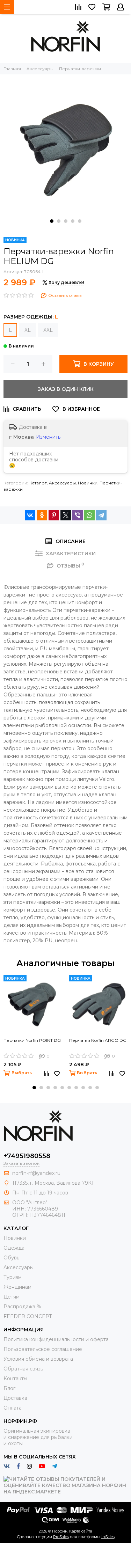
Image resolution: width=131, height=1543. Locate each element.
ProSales (61, 1536)
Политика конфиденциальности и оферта (56, 1339)
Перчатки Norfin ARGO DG (97, 1040)
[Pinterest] (54, 515)
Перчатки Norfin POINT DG (32, 1040)
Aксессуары (62, 482)
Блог (9, 1388)
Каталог (38, 482)
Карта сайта (80, 1531)
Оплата (12, 1408)
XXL (48, 330)
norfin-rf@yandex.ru (36, 1173)
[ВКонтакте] (30, 515)
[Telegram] (101, 515)
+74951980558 (26, 1156)
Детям (11, 1297)
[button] (51, 221)
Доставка (15, 1398)
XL (27, 330)
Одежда (13, 1248)
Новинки (87, 482)
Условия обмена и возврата (38, 1359)
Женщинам (17, 1287)
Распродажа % (22, 1306)
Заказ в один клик (66, 389)
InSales (108, 1536)
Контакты (15, 1378)
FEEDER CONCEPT (27, 1316)
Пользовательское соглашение (42, 1349)
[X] (65, 515)
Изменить (48, 437)
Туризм (12, 1277)
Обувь (11, 1258)
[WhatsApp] (89, 515)
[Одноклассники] (42, 515)
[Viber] (77, 515)
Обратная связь (23, 1369)
